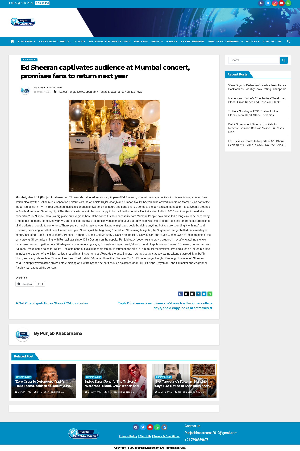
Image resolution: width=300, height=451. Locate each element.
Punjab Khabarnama (50, 87)
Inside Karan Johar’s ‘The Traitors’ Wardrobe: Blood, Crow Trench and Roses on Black (112, 386)
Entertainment (193, 41)
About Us (145, 436)
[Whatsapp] (157, 427)
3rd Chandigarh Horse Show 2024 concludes (54, 303)
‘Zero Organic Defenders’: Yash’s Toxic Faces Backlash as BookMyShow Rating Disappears (44, 386)
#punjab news (133, 91)
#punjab (91, 91)
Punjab (80, 41)
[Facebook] (136, 427)
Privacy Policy (128, 436)
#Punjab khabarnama (110, 91)
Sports (157, 41)
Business (141, 41)
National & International (109, 41)
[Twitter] (143, 427)
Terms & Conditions (166, 436)
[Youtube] (150, 427)
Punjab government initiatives (233, 41)
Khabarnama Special (55, 41)
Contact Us (272, 41)
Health (171, 41)
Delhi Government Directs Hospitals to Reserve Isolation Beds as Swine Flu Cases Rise (256, 128)
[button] (288, 41)
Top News (26, 41)
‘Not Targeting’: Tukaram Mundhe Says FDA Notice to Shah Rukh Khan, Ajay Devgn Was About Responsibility (183, 386)
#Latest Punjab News (71, 91)
